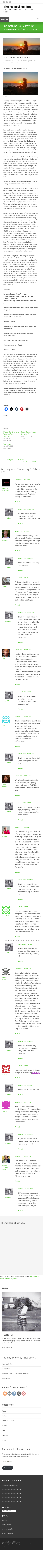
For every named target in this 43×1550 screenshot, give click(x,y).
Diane (3, 658)
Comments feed (8, 1529)
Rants (4, 1440)
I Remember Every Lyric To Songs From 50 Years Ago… (11, 434)
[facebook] (4, 3)
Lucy (3, 725)
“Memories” (7, 444)
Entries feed (7, 1525)
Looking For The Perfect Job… (14, 460)
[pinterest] (10, 3)
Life (18, 61)
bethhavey (5, 540)
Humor (4, 1425)
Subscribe (7, 1468)
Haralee (4, 587)
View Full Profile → (8, 1347)
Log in (5, 1520)
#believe (25, 61)
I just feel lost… (7, 1364)
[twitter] (7, 3)
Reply (18, 502)
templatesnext (6, 1546)
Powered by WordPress (9, 1544)
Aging (4, 1411)
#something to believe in (14, 63)
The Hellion (7, 1335)
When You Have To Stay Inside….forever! (15, 1374)
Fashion (4, 1416)
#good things (31, 61)
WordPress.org (8, 1533)
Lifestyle (5, 1435)
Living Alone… (6, 1369)
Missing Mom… (7, 1378)
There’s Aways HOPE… (31, 462)
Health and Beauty (8, 1421)
